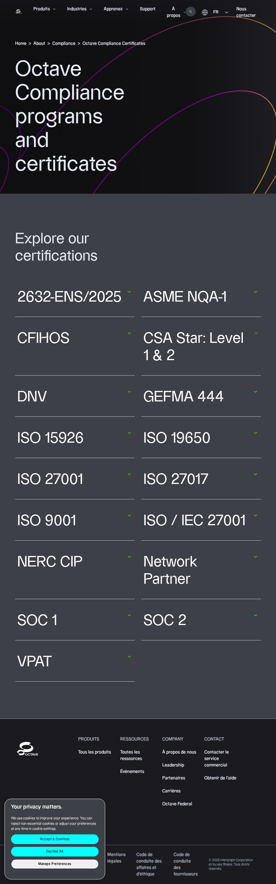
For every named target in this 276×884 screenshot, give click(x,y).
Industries (77, 9)
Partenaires (173, 778)
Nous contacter (246, 12)
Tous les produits (94, 752)
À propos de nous (179, 752)
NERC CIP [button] (49, 562)
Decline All (55, 851)
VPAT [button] (34, 662)
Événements (132, 772)
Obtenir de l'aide (220, 778)
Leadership (173, 765)
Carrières (171, 791)
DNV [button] (32, 397)
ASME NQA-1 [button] (185, 297)
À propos (173, 12)
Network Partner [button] (170, 570)
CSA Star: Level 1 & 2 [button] (193, 347)
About (39, 44)
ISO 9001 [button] (46, 521)
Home (20, 44)
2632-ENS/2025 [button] (69, 297)
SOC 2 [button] (165, 620)
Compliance (63, 44)
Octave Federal (177, 804)
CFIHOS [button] (43, 338)
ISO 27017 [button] (176, 479)
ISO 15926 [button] (50, 438)
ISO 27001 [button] (50, 479)
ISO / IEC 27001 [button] (194, 521)
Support (148, 9)
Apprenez (113, 9)
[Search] (190, 11)
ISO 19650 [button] (177, 438)
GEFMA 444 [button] (183, 397)
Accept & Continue (55, 839)
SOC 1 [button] (37, 620)
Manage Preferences (54, 863)
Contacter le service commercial (216, 758)
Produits (41, 9)
